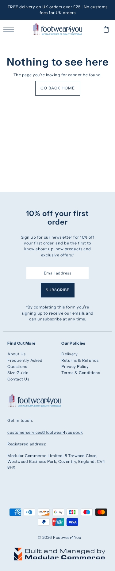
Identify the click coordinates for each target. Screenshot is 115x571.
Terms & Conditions (80, 372)
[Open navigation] (10, 29)
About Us (16, 354)
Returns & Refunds (80, 360)
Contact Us (18, 379)
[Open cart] (106, 29)
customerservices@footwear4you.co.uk (45, 432)
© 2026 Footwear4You (60, 537)
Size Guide (17, 372)
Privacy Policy (75, 366)
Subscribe (58, 290)
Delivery (69, 354)
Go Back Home (57, 88)
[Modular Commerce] (59, 550)
